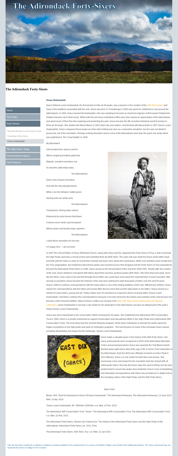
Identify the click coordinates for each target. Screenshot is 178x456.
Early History (13, 123)
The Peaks (12, 117)
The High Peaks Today (18, 149)
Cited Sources (14, 162)
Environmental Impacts (18, 155)
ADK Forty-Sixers (155, 105)
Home (10, 110)
